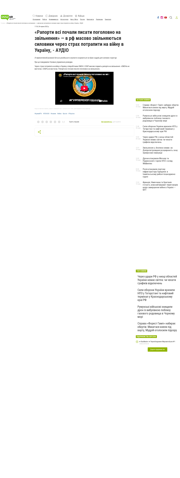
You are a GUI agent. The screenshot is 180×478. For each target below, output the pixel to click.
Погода (82, 19)
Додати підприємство (157, 349)
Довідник (53, 16)
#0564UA (46, 114)
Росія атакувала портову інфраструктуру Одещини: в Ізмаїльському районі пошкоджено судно (159, 173)
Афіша (81, 16)
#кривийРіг (38, 114)
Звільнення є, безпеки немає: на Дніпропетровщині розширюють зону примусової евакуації (160, 150)
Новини (39, 16)
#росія (65, 114)
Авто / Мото (74, 19)
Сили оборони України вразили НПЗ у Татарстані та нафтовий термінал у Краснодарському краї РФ (160, 129)
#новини (53, 114)
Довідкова (99, 19)
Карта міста (90, 19)
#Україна (71, 114)
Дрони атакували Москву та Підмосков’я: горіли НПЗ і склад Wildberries (157, 161)
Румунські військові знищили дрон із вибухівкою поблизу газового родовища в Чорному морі (160, 118)
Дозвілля (67, 16)
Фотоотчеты (64, 19)
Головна (3, 23)
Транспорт (108, 19)
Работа (44, 19)
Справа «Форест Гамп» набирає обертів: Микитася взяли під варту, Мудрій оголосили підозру (161, 107)
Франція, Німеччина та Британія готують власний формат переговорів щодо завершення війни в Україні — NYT (160, 186)
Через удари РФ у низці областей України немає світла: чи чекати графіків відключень (158, 139)
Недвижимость (53, 19)
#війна (59, 114)
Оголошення (36, 19)
